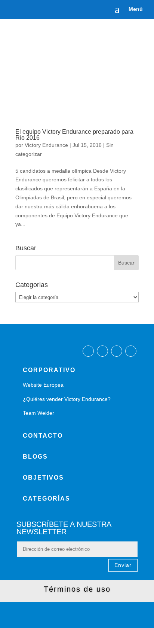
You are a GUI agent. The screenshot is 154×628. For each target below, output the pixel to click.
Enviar (123, 565)
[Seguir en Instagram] (102, 351)
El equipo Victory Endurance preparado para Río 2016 (74, 135)
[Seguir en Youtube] (130, 351)
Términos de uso (77, 589)
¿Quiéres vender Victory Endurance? (67, 399)
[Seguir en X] (116, 351)
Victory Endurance (46, 145)
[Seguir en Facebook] (88, 351)
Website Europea (43, 385)
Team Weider (38, 413)
